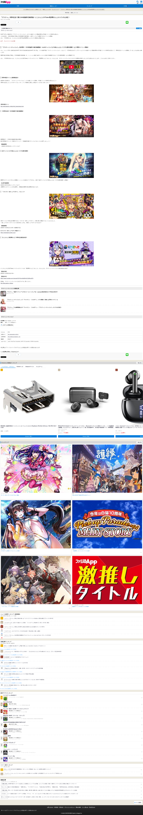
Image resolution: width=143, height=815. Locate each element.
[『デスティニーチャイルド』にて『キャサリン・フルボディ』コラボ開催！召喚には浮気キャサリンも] (29, 303)
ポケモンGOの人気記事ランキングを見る (9, 688)
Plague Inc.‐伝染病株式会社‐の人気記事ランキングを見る (11, 671)
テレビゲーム (39, 366)
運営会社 (61, 807)
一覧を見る (139, 363)
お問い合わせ (50, 807)
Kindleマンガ (20, 366)
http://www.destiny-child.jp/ (13, 334)
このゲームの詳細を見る (7, 325)
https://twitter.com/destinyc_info (14, 336)
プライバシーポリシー (69, 807)
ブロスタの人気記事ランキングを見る (8, 666)
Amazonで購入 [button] (28, 436)
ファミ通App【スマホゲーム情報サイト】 (32, 9)
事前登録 (67, 12)
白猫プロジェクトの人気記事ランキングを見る (10, 660)
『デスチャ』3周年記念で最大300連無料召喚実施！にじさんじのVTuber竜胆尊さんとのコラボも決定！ (82, 9)
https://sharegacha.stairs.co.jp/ (8, 232)
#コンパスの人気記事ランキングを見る (8, 649)
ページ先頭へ (139, 802)
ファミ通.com (85, 807)
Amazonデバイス (29, 366)
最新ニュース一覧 (47, 9)
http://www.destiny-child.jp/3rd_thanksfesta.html (12, 106)
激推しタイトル (74, 12)
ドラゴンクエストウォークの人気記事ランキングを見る (12, 654)
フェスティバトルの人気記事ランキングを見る (10, 677)
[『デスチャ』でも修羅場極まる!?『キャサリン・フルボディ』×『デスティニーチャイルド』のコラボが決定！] (31, 311)
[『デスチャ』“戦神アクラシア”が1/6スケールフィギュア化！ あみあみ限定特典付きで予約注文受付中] (29, 296)
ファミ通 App (6, 2)
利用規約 (56, 807)
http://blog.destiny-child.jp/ (7, 283)
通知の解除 (78, 807)
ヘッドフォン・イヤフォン (8, 366)
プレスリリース (55, 9)
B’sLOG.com (92, 807)
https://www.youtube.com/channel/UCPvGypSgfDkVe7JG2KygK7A (17, 278)
